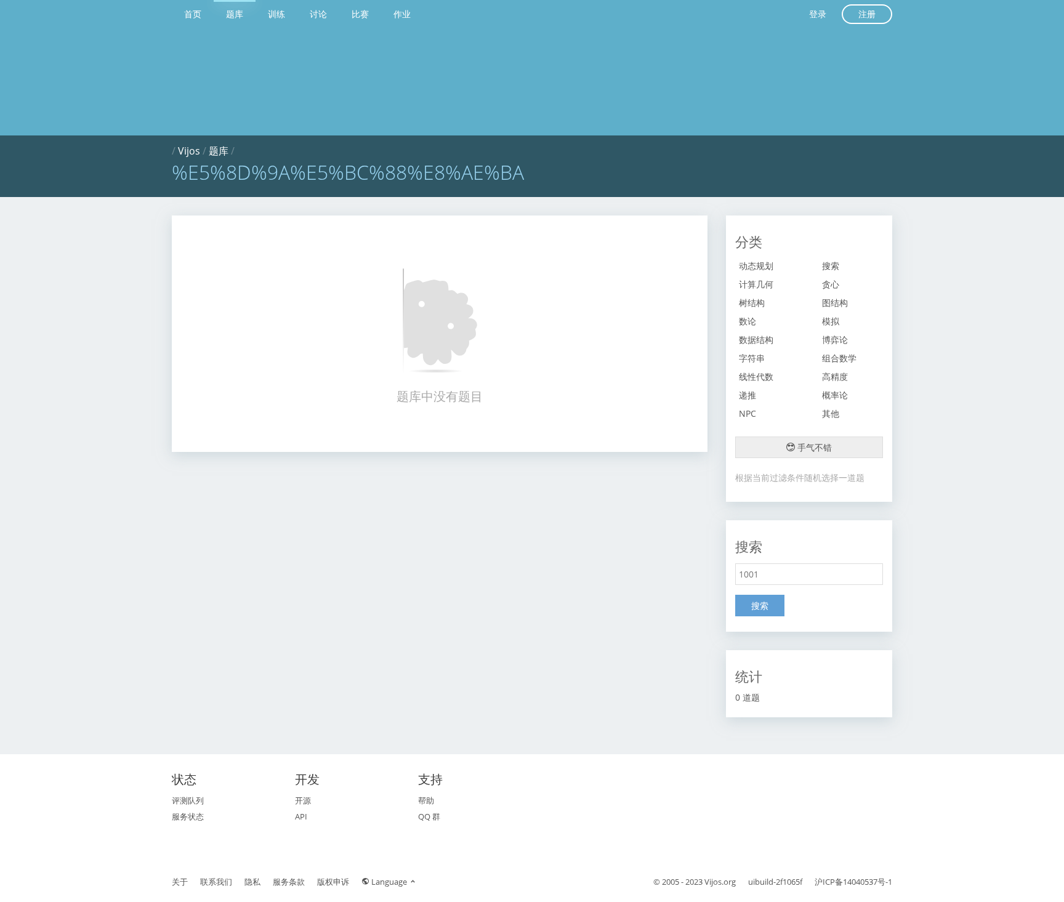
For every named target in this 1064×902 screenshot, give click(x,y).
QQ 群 (429, 816)
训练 (276, 14)
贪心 (830, 284)
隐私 (252, 881)
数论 (747, 321)
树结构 (752, 302)
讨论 (318, 14)
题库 (234, 14)
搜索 (830, 266)
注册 (867, 14)
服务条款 (289, 881)
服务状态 (188, 816)
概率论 (835, 395)
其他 (830, 413)
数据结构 (756, 339)
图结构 (835, 302)
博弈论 (835, 339)
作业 (402, 14)
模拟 (830, 321)
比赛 (360, 14)
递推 (747, 395)
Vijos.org (720, 881)
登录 (817, 14)
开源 (303, 800)
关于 (180, 881)
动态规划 (756, 266)
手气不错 (813, 447)
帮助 (426, 800)
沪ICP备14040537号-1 (853, 881)
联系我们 (216, 881)
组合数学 (839, 358)
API (301, 816)
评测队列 (188, 800)
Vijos (189, 151)
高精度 (835, 376)
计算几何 (756, 284)
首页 (192, 14)
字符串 (752, 358)
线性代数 (756, 376)
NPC (747, 413)
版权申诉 (333, 881)
